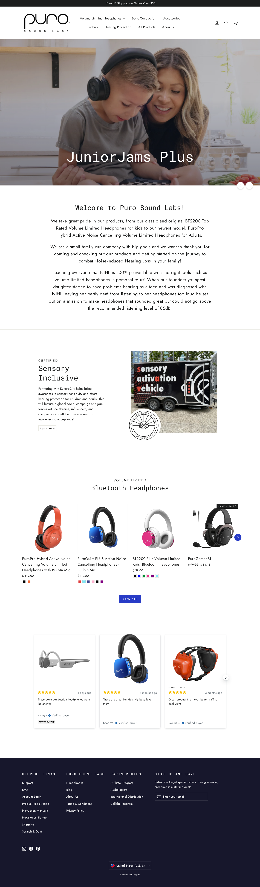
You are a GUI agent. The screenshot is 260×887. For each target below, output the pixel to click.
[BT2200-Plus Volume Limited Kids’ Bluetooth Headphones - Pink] (148, 575)
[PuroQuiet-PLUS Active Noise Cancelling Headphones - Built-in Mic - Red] (79, 581)
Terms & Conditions (79, 804)
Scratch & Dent (32, 831)
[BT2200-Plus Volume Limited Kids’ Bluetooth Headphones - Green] (143, 575)
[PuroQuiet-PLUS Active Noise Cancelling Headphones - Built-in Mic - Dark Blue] (88, 581)
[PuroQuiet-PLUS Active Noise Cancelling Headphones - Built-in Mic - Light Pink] (92, 581)
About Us (72, 796)
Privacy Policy (75, 810)
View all (130, 599)
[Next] (249, 185)
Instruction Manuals (35, 810)
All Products (146, 27)
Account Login (31, 796)
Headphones (74, 783)
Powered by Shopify (130, 874)
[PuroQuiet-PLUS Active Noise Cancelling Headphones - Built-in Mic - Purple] (101, 581)
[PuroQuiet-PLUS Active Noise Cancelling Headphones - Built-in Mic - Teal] (84, 581)
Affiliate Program (122, 783)
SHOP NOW (130, 170)
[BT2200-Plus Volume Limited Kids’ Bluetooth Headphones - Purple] (152, 575)
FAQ (25, 790)
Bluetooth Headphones (130, 488)
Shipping (28, 824)
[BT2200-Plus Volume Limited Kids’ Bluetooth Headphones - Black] (134, 575)
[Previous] (240, 185)
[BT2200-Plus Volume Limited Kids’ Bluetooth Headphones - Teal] (156, 575)
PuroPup (92, 27)
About (167, 27)
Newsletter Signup (34, 817)
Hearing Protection (118, 27)
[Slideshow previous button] (34, 677)
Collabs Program (122, 804)
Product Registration (35, 804)
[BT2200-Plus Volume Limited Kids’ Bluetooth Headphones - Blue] (139, 575)
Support (27, 783)
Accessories (171, 18)
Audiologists (119, 790)
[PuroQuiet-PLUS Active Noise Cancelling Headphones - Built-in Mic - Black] (97, 581)
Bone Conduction (144, 18)
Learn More (47, 428)
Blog (69, 790)
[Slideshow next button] (226, 677)
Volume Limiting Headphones (101, 18)
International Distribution (127, 796)
